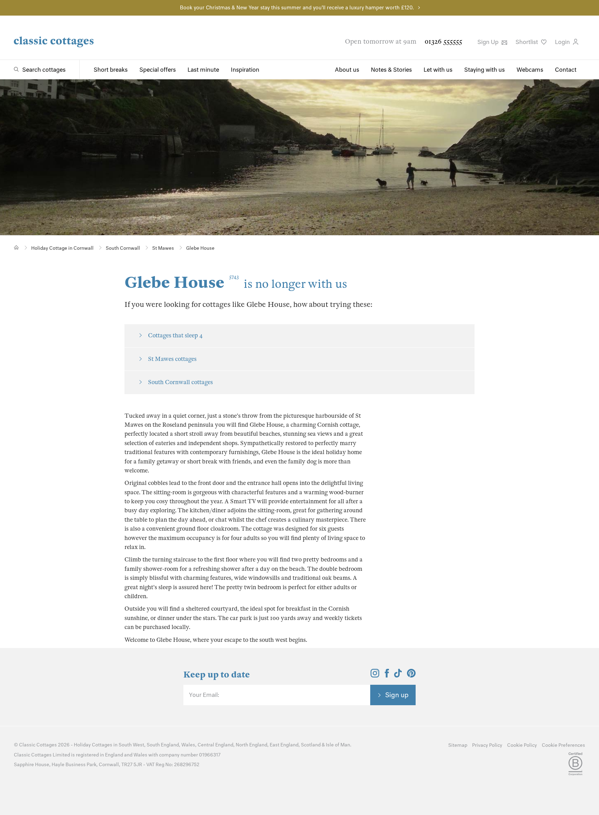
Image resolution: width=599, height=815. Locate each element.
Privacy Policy (487, 745)
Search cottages (44, 69)
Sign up (397, 695)
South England (163, 745)
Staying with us (484, 69)
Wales (188, 745)
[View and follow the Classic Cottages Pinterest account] (411, 675)
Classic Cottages (38, 745)
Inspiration (245, 69)
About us (347, 69)
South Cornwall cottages (180, 382)
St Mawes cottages (172, 359)
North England (251, 745)
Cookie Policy (522, 745)
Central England (215, 745)
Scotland (311, 745)
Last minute (203, 69)
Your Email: (204, 694)
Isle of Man (338, 745)
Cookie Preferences (563, 745)
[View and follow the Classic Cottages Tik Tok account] (398, 675)
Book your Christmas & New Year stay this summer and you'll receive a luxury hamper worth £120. (297, 8)
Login (563, 41)
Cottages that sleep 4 (175, 335)
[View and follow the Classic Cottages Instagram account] (375, 675)
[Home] (16, 247)
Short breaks (111, 69)
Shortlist (527, 41)
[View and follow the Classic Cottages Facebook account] (387, 675)
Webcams (529, 69)
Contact (565, 69)
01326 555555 (443, 41)
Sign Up (488, 41)
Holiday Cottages (93, 745)
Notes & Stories (391, 69)
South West (131, 745)
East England (284, 745)
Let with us (438, 69)
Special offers (157, 69)
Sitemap (457, 745)
